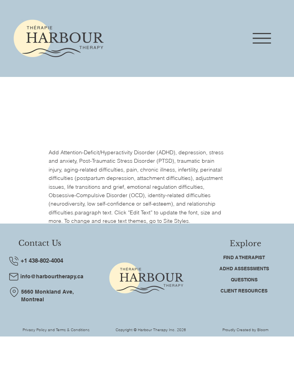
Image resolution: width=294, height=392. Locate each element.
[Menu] (261, 38)
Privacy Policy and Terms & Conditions (56, 329)
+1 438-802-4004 (42, 260)
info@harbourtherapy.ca (51, 276)
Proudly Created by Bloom (245, 329)
